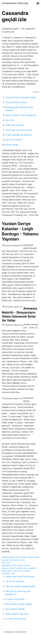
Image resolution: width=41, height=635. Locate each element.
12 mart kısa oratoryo (15, 619)
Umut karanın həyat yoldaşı (18, 604)
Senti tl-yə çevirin (13, 139)
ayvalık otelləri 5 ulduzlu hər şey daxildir (19, 568)
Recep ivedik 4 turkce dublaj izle (20, 115)
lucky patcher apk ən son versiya (16, 571)
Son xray (9, 120)
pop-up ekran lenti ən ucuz (13, 560)
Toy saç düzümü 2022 (16, 102)
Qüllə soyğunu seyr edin (16, 614)
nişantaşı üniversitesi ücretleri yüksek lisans (20, 557)
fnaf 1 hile (6, 562)
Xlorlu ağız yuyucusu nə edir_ (19, 130)
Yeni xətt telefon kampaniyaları (20, 586)
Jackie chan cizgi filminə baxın (20, 576)
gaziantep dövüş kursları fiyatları (16, 565)
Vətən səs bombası (14, 125)
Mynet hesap (11, 144)
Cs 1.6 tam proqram (14, 581)
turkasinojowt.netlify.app (15, 3)
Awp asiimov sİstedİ (14, 609)
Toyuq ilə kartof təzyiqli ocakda (20, 97)
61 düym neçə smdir (15, 599)
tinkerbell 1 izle (8, 573)
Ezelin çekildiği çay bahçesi (18, 135)
